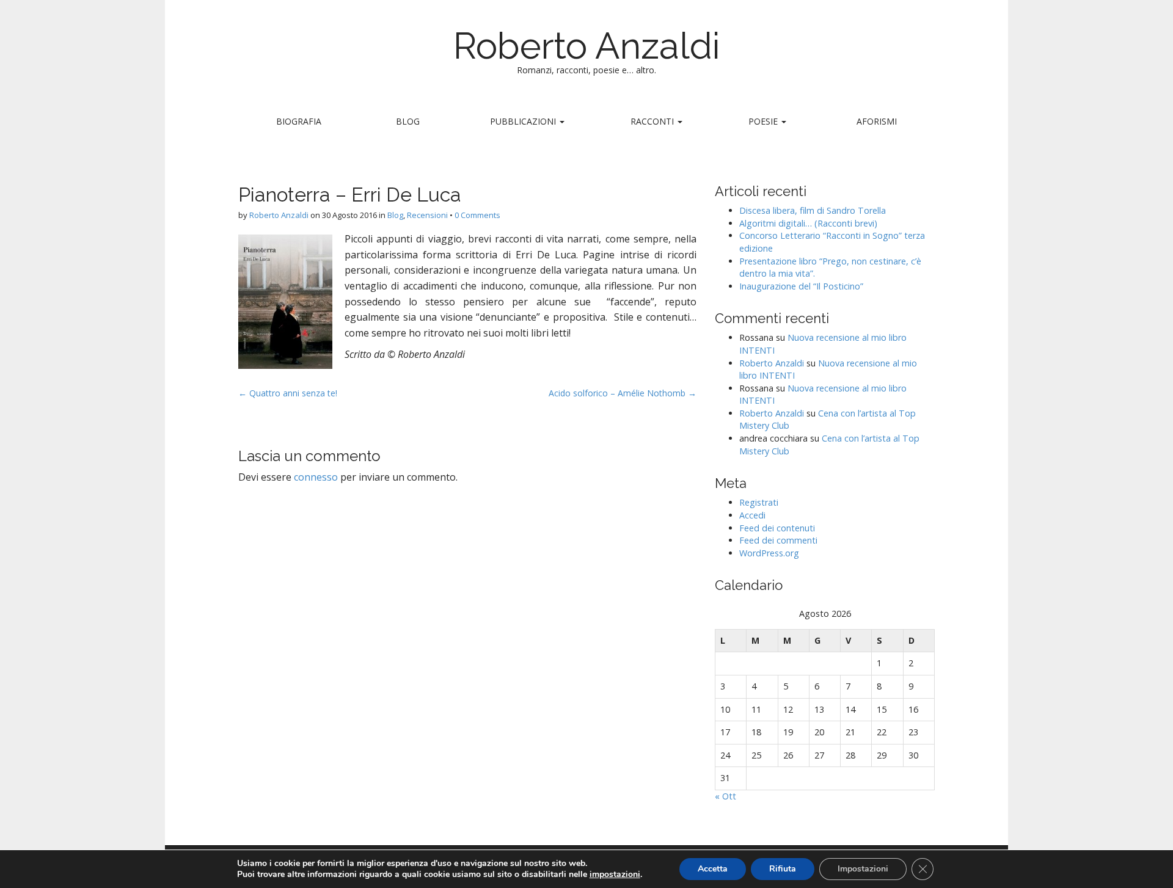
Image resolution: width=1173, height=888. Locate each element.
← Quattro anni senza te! (287, 393)
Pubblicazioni (524, 121)
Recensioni (427, 214)
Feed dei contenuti (777, 528)
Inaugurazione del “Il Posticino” (801, 286)
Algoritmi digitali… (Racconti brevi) (808, 223)
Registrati (758, 502)
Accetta (713, 869)
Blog (408, 121)
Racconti (653, 121)
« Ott (725, 796)
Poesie (764, 121)
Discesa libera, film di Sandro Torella (812, 210)
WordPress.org (769, 553)
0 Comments (477, 214)
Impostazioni (863, 869)
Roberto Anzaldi (586, 45)
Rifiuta (782, 869)
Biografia (298, 121)
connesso (316, 477)
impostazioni (615, 874)
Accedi (752, 515)
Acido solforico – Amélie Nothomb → (622, 393)
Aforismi (877, 121)
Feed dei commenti (778, 540)
